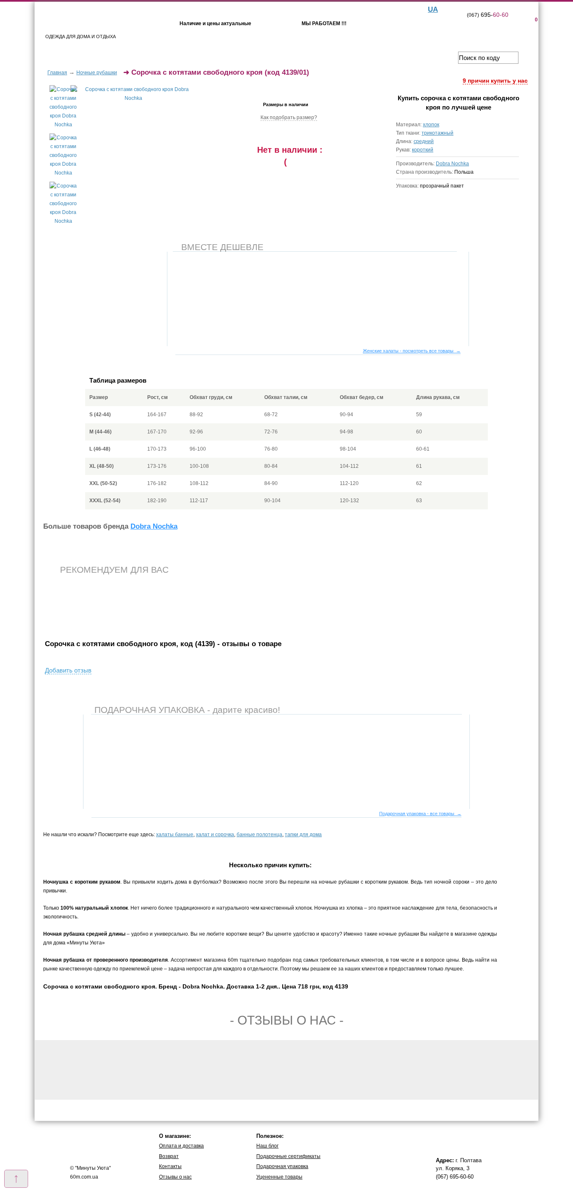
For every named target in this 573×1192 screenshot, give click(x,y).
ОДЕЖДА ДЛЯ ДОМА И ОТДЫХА (80, 36)
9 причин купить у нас (495, 80)
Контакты (170, 1166)
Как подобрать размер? (288, 117)
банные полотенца (259, 834)
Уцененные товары (279, 1177)
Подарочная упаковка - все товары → (420, 813)
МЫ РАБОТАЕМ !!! (324, 23)
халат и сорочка (215, 834)
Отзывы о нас (175, 1177)
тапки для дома (303, 834)
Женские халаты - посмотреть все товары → (412, 350)
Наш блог (267, 1146)
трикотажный (437, 133)
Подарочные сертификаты (288, 1156)
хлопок (431, 125)
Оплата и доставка (181, 1146)
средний (424, 141)
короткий (422, 150)
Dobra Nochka (452, 164)
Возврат (169, 1156)
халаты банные (174, 834)
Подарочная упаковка (282, 1166)
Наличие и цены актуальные (215, 23)
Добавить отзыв (68, 670)
